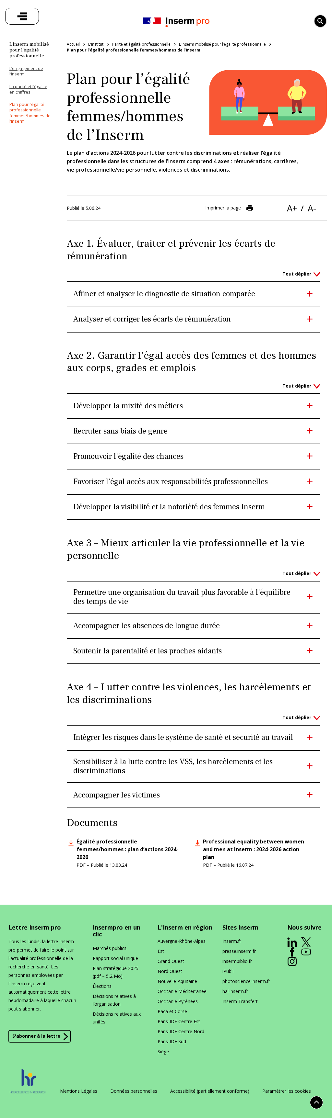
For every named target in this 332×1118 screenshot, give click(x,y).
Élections (102, 986)
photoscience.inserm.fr (246, 981)
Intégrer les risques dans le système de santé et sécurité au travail (183, 737)
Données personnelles (133, 1091)
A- (312, 208)
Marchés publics (109, 948)
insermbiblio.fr (237, 961)
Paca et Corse (172, 1011)
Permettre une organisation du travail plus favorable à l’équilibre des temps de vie (181, 597)
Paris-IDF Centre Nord (181, 1031)
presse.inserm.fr (239, 951)
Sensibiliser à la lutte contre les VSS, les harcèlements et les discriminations (173, 766)
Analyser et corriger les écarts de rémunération (152, 319)
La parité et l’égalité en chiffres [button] (28, 89)
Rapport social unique (115, 958)
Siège (163, 1051)
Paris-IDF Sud (172, 1041)
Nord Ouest (170, 971)
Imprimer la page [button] (223, 208)
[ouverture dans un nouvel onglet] (292, 942)
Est (161, 951)
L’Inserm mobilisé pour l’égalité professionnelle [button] (222, 44)
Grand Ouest (171, 961)
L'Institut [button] (95, 44)
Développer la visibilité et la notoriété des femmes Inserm (169, 507)
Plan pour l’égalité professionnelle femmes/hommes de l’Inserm (133, 50)
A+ (292, 208)
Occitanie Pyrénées (178, 1001)
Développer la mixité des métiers (128, 406)
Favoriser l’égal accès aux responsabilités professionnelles (170, 482)
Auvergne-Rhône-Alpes (182, 941)
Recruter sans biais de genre (120, 431)
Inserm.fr (231, 941)
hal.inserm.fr (235, 991)
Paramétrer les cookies (286, 1091)
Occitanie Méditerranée (182, 991)
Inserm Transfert (240, 1001)
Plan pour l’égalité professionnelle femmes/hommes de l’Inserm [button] (30, 112)
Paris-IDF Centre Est (179, 1021)
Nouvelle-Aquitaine (177, 981)
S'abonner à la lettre (36, 1036)
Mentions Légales (78, 1091)
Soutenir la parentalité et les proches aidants (147, 651)
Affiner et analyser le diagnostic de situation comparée (164, 294)
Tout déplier (296, 274)
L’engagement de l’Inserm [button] (26, 71)
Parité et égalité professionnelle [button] (141, 44)
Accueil (73, 44)
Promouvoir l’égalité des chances (128, 456)
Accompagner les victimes (116, 795)
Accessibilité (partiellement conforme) (209, 1091)
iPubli (227, 971)
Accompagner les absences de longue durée (146, 626)
